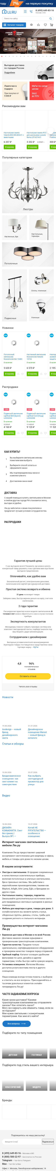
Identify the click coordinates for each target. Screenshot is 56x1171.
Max (4, 1164)
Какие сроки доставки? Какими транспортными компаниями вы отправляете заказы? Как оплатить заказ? (26, 1002)
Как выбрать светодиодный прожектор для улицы (35, 780)
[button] (1, 56)
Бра (8, 535)
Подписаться (48, 1142)
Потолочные (12, 547)
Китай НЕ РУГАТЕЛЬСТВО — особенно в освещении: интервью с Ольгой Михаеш (38, 834)
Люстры (10, 531)
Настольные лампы (16, 539)
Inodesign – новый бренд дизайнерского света (11, 733)
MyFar (35, 647)
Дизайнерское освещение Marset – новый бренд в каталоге (37, 733)
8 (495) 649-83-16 (45, 10)
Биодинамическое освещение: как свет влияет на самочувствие (11, 780)
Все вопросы (14, 1023)
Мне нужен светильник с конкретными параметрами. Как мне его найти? (23, 1014)
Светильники (13, 527)
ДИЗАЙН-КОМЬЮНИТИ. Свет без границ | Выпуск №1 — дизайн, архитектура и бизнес (12, 836)
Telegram (7, 1160)
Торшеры (10, 543)
